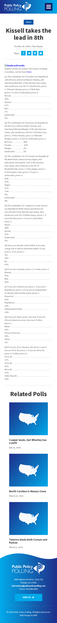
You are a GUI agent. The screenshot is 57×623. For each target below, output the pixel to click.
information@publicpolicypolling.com (28, 585)
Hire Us (27, 597)
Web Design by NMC (29, 615)
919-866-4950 (32, 589)
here (29, 71)
